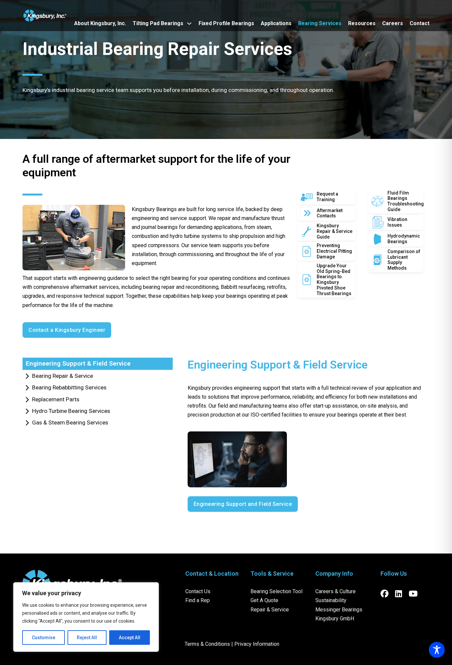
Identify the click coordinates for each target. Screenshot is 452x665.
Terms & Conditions (207, 644)
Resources (362, 23)
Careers (392, 23)
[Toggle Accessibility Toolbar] (436, 649)
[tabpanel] (305, 435)
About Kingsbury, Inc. (100, 23)
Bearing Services (319, 23)
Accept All (129, 637)
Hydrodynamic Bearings (403, 238)
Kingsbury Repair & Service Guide (334, 231)
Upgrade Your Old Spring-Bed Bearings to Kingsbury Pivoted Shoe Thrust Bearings (334, 279)
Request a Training (327, 196)
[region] (86, 617)
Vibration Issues (397, 222)
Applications (276, 23)
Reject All (87, 637)
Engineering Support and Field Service (243, 504)
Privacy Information (256, 644)
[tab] (98, 364)
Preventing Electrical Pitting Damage (334, 251)
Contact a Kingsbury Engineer (66, 330)
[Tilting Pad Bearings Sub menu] (189, 23)
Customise (43, 637)
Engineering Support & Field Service (278, 364)
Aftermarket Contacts (329, 213)
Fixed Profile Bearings (226, 23)
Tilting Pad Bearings (158, 23)
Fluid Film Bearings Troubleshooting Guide (405, 201)
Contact (419, 23)
